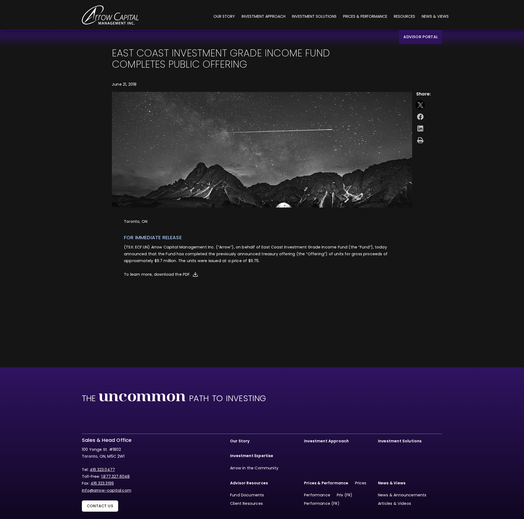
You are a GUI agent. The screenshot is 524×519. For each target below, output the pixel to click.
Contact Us (100, 506)
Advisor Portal (420, 37)
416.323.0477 (102, 469)
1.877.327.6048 (115, 476)
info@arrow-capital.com (106, 490)
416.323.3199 (102, 483)
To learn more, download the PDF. (157, 274)
